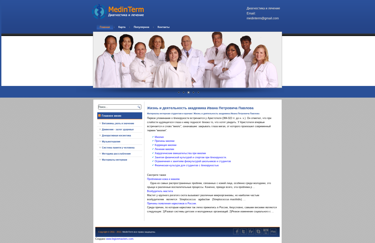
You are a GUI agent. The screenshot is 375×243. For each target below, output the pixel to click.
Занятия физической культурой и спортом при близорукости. (191, 157)
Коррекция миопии (165, 145)
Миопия (159, 137)
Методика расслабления (116, 153)
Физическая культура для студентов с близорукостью (187, 165)
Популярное (141, 27)
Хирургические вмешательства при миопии (180, 153)
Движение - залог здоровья (118, 129)
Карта (121, 27)
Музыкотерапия (111, 141)
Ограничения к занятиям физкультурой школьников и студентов (193, 161)
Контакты (164, 27)
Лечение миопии (164, 149)
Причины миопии (164, 140)
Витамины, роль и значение (118, 123)
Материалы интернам (114, 159)
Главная (105, 27)
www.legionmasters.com (119, 238)
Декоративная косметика (116, 135)
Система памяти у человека (118, 147)
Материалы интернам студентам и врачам (169, 113)
